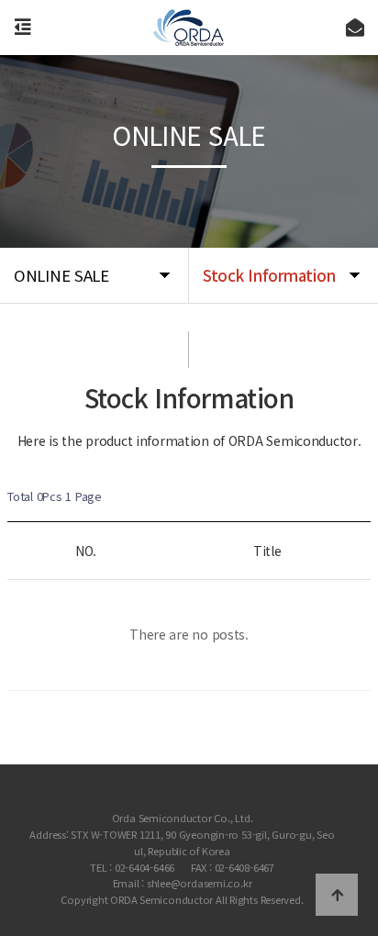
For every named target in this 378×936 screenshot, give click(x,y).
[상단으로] (337, 895)
